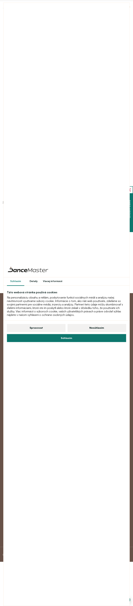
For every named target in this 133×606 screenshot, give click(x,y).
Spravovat (36, 327)
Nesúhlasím (96, 327)
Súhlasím (66, 337)
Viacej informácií (52, 281)
